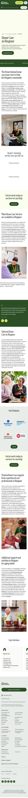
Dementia (3, 719)
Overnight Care (7, 664)
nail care (18, 97)
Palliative (17, 720)
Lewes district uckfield (11, 33)
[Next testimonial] (6, 320)
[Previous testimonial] (2, 320)
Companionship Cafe (11, 577)
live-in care (9, 100)
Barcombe (12, 90)
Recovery (3, 722)
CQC (5, 491)
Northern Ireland (19, 739)
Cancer (16, 719)
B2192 (20, 505)
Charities (15, 774)
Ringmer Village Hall (9, 593)
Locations (4, 735)
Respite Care (6, 667)
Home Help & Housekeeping (10, 665)
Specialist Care (18, 717)
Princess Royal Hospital (19, 236)
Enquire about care (7, 53)
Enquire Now (19, 2)
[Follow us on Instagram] (8, 781)
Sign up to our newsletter (14, 689)
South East (4, 744)
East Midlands (18, 738)
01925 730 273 (5, 698)
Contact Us (17, 751)
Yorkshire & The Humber (20, 746)
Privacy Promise (5, 753)
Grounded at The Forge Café (10, 105)
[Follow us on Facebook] (2, 781)
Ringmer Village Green (14, 103)
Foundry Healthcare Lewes (13, 229)
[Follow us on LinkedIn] (5, 781)
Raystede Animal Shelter (18, 346)
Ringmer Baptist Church (10, 584)
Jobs (2, 774)
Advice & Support (6, 760)
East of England (5, 738)
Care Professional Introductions (5, 732)
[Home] (5, 3)
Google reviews (22, 496)
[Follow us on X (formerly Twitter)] (14, 781)
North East (3, 741)
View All (14, 446)
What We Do (4, 710)
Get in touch (14, 204)
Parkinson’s (4, 102)
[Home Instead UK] (5, 683)
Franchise (8, 774)
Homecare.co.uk (5, 496)
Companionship (7, 662)
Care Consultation (19, 729)
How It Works (4, 727)
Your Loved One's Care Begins (19, 732)
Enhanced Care (18, 722)
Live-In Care (18, 724)
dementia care (16, 100)
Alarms (3, 724)
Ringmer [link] (20, 33)
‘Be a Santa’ (17, 586)
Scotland (17, 743)
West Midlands (4, 743)
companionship (12, 97)
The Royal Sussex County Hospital (13, 234)
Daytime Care (6, 660)
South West (17, 744)
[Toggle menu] (25, 2)
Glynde (17, 88)
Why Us (3, 757)
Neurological (4, 720)
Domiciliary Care (5, 712)
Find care (24, 7)
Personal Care (7, 658)
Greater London (5, 739)
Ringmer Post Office (12, 353)
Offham (13, 88)
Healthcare (4, 717)
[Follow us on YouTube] (11, 781)
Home (3, 33)
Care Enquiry (4, 751)
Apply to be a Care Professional (9, 763)
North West (17, 741)
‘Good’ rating (10, 491)
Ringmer (11, 86)
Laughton (4, 90)
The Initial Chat (4, 729)
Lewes (21, 88)
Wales (2, 746)
